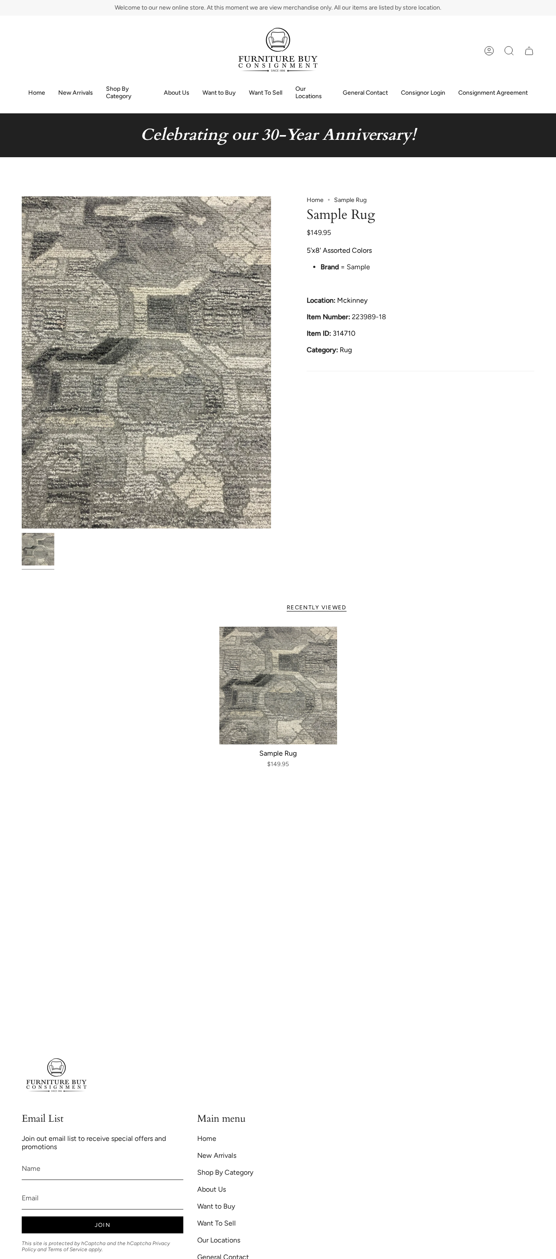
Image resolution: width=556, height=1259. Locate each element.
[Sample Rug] (278, 685)
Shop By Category (225, 1172)
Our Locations (218, 1240)
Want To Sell (216, 1223)
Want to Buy (216, 1206)
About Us (211, 1189)
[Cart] (529, 50)
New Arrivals (216, 1155)
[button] (509, 50)
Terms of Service (67, 1249)
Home (315, 200)
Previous (21, 362)
